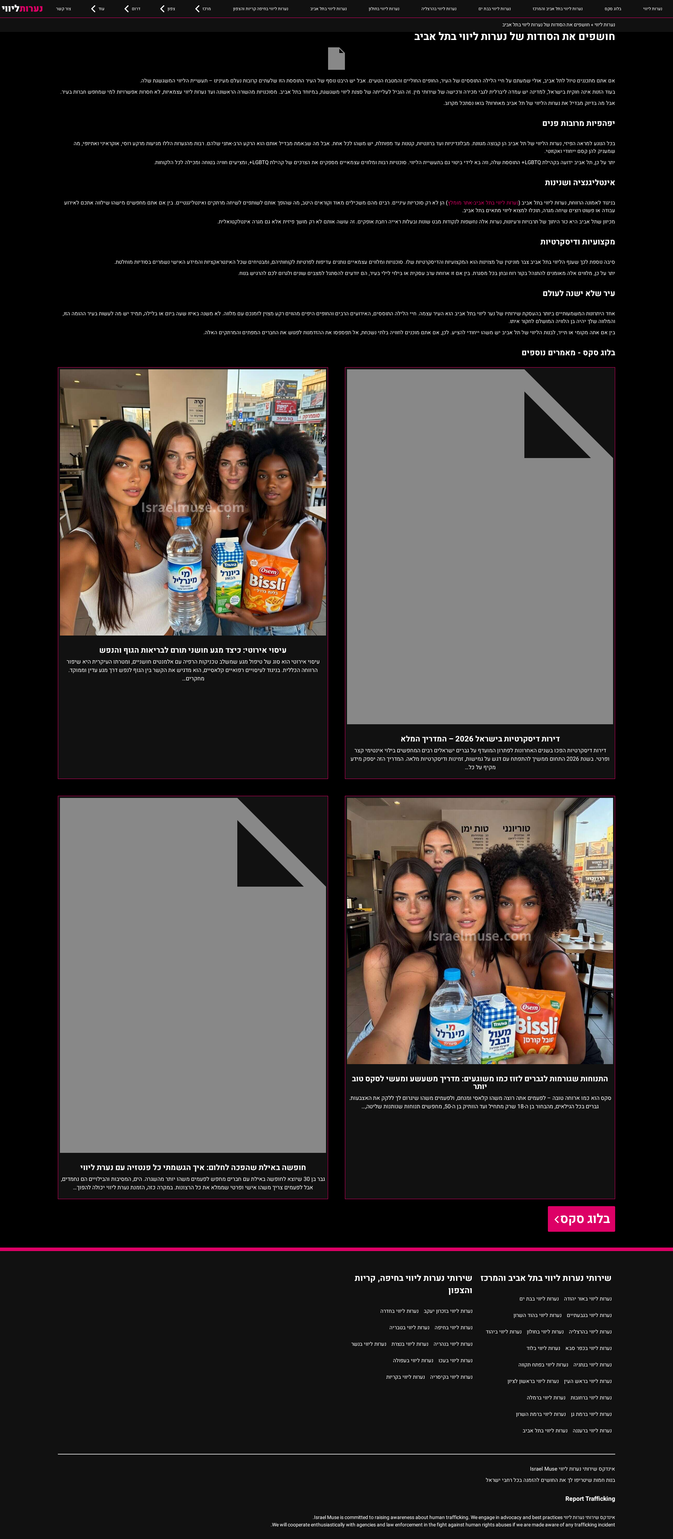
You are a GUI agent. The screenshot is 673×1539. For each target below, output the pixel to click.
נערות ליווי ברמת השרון (541, 1414)
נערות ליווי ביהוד (504, 1332)
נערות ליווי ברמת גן (591, 1414)
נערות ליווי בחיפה (454, 1327)
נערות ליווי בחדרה (399, 1311)
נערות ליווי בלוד (543, 1348)
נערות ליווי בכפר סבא (588, 1348)
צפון (171, 9)
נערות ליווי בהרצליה (438, 9)
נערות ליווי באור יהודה (588, 1299)
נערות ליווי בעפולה (413, 1360)
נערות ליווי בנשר (368, 1344)
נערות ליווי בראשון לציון (533, 1381)
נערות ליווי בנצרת (410, 1344)
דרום (136, 9)
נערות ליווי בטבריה (409, 1327)
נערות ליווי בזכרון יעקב (448, 1311)
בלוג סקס (613, 9)
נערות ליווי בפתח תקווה (543, 1365)
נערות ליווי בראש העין (588, 1381)
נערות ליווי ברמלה (546, 1398)
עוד (101, 9)
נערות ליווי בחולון (384, 9)
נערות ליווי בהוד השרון (538, 1315)
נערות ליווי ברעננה (592, 1430)
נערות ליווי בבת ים (494, 9)
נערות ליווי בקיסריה (451, 1377)
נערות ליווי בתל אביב (328, 9)
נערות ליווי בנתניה (592, 1365)
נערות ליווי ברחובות (591, 1398)
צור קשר (63, 9)
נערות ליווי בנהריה (453, 1344)
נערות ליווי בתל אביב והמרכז (558, 9)
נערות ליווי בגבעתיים (589, 1315)
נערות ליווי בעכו (456, 1360)
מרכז (207, 9)
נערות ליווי (652, 9)
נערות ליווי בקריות (405, 1377)
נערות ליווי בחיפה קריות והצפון (260, 9)
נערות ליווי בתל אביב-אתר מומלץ (483, 203)
